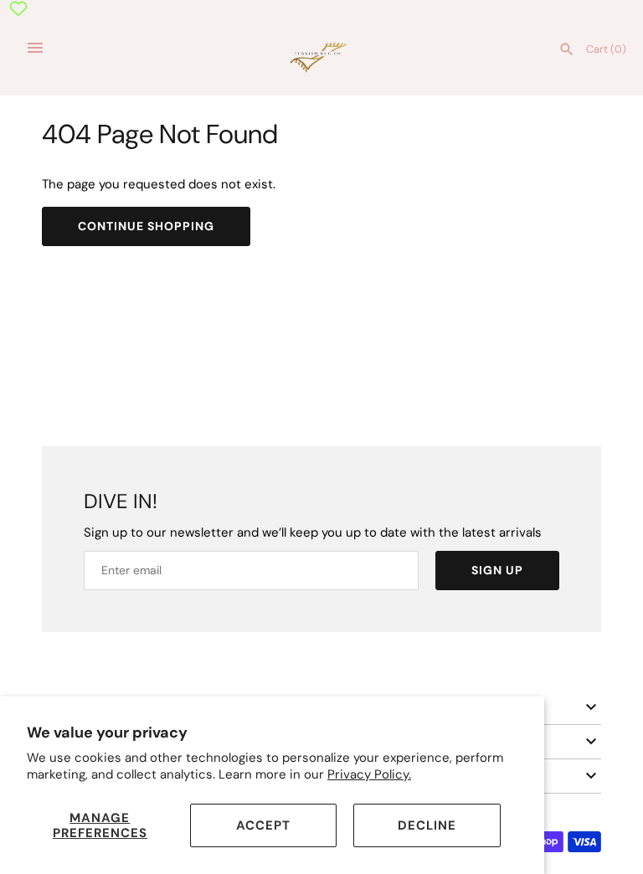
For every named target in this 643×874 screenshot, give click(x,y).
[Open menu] (35, 47)
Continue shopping (146, 226)
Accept (263, 825)
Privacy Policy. (369, 774)
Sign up (497, 570)
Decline (427, 825)
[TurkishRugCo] (322, 56)
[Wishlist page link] (18, 8)
